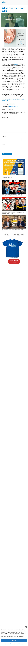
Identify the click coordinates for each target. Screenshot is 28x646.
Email (4, 144)
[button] (26, 627)
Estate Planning (13, 106)
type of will (17, 64)
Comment (5, 117)
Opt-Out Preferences (9, 643)
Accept (14, 640)
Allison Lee (12, 104)
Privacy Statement (18, 643)
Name (4, 136)
